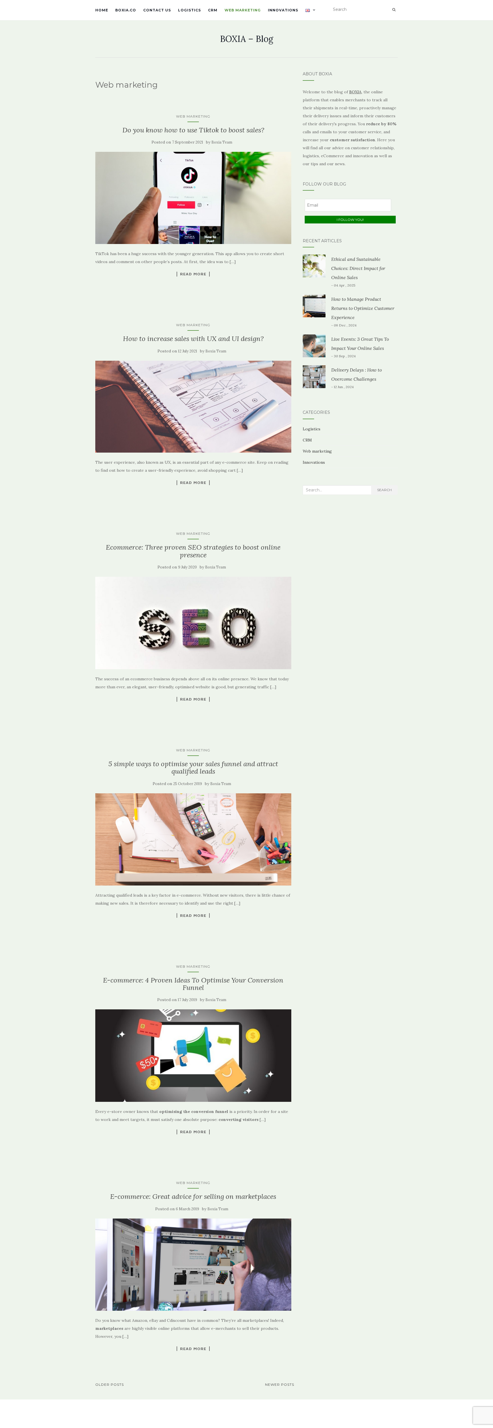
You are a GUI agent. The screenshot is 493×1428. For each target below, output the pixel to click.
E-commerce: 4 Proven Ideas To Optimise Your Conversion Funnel (193, 984)
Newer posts (279, 1384)
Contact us (157, 10)
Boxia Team (221, 142)
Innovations (283, 10)
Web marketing (243, 10)
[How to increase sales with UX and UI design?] (193, 407)
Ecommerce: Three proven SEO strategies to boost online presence (193, 551)
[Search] (394, 9)
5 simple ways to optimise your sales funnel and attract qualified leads (193, 767)
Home (101, 10)
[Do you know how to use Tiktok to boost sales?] (193, 198)
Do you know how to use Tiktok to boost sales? (193, 130)
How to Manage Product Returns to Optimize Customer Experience (362, 308)
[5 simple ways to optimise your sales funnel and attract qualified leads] (193, 839)
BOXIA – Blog (246, 39)
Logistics (189, 10)
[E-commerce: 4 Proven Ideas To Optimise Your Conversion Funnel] (193, 1055)
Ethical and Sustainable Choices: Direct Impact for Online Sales (358, 268)
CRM (212, 10)
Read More (193, 274)
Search (384, 490)
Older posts (109, 1384)
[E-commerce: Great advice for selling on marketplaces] (193, 1265)
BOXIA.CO (125, 10)
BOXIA (355, 91)
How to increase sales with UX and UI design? (193, 338)
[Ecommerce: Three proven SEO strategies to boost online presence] (193, 623)
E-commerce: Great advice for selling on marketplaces (193, 1196)
